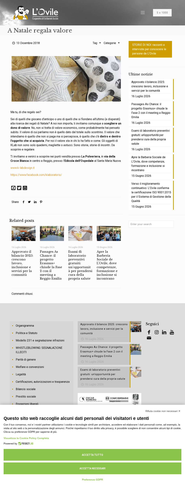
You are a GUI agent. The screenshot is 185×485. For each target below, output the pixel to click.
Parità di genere (26, 359)
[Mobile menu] (143, 13)
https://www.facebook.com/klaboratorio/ (36, 175)
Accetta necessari (92, 468)
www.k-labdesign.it (22, 168)
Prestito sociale (26, 396)
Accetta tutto (92, 454)
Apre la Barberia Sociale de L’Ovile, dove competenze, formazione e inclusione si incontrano (107, 265)
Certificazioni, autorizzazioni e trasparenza (43, 381)
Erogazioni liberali (27, 404)
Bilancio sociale (26, 389)
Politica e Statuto (26, 333)
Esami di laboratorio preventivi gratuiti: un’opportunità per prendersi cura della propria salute (80, 265)
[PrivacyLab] (25, 443)
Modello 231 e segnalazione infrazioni (40, 340)
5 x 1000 (162, 12)
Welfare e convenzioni (30, 367)
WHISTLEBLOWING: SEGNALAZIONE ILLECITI (39, 350)
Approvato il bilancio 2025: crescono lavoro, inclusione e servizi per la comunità (149, 86)
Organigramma (25, 325)
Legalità (21, 374)
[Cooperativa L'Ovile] (35, 12)
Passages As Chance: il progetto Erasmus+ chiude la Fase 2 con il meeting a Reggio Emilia (51, 265)
